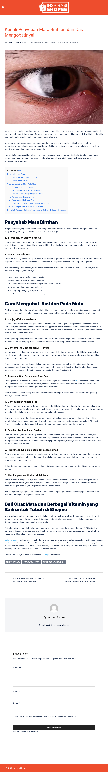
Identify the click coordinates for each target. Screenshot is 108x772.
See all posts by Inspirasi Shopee (54, 625)
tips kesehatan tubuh (53, 562)
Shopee (47, 555)
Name (16, 691)
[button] (3, 7)
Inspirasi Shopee (17, 43)
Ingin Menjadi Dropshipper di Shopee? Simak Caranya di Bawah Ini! (79, 581)
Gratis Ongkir (11, 543)
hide (19, 170)
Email (16, 703)
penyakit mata (13, 562)
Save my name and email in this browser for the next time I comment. (46, 717)
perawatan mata (31, 562)
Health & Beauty (69, 43)
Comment (18, 667)
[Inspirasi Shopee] (54, 7)
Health (55, 43)
